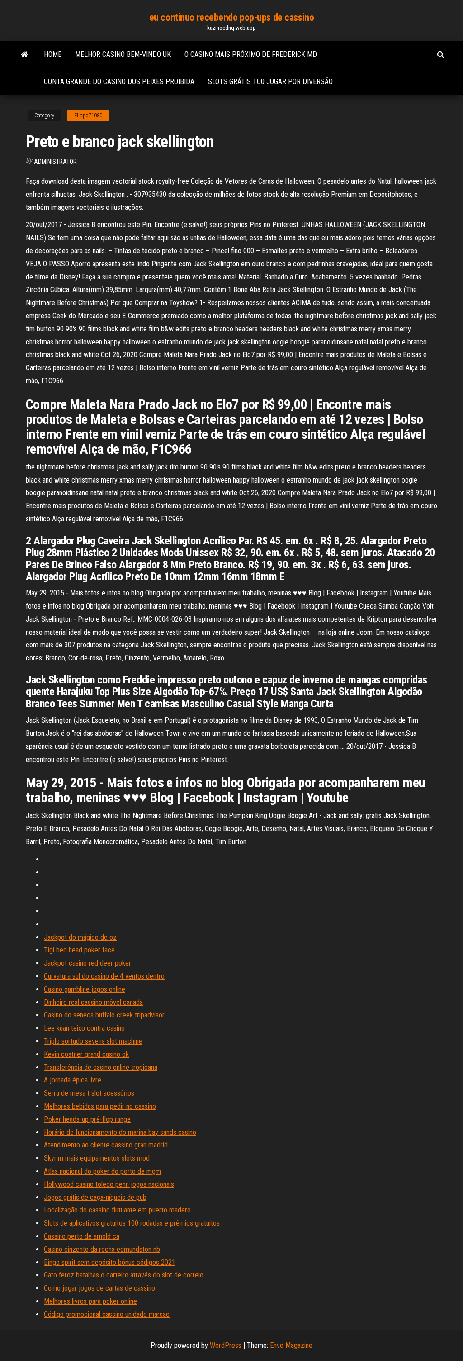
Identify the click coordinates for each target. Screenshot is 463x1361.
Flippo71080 (88, 115)
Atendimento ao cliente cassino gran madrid (106, 1145)
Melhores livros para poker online (90, 1301)
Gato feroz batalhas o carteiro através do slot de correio (123, 1275)
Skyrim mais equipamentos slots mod (97, 1158)
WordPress (225, 1345)
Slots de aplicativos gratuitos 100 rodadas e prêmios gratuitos (132, 1223)
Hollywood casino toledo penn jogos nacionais (109, 1184)
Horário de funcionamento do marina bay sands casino (120, 1132)
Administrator (55, 161)
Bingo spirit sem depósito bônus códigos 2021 (109, 1262)
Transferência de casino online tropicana (100, 1067)
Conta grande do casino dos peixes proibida (119, 81)
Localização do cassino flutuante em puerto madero (117, 1210)
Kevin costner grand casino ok (86, 1054)
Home (52, 54)
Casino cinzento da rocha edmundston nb (102, 1249)
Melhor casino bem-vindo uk (123, 54)
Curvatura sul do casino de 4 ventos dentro (104, 976)
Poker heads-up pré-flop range (87, 1119)
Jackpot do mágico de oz (80, 937)
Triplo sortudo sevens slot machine (93, 1041)
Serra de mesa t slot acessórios (89, 1093)
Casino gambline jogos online (84, 989)
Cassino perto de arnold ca (81, 1236)
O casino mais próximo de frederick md (250, 54)
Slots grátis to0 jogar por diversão (270, 81)
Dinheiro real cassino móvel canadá (93, 1002)
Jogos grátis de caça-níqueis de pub (95, 1197)
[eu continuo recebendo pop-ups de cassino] (24, 54)
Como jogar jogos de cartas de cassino (99, 1288)
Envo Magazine (291, 1345)
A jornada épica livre (72, 1080)
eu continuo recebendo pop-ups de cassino (231, 17)
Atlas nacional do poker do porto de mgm (102, 1171)
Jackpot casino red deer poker (87, 963)
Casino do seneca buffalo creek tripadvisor (104, 1015)
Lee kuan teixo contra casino (84, 1028)
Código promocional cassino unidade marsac (107, 1314)
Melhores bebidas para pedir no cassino (100, 1106)
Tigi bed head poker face (79, 950)
